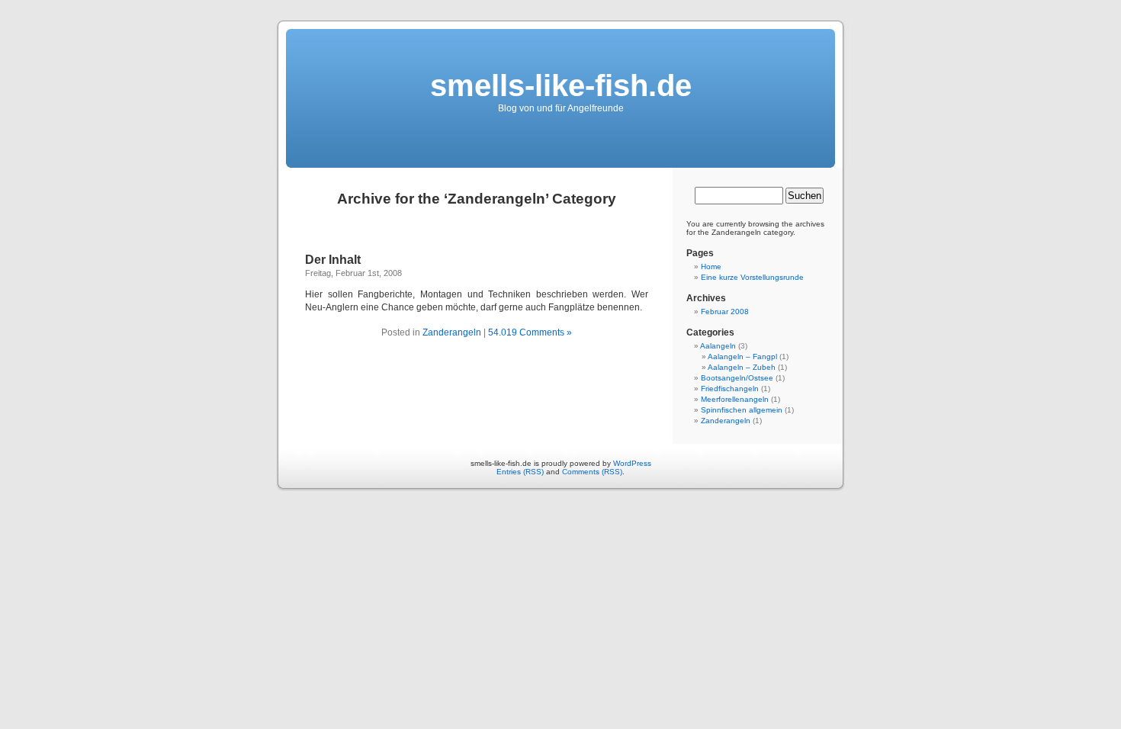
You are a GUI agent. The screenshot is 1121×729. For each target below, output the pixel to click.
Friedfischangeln (730, 388)
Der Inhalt (333, 259)
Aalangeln (718, 346)
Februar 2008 (725, 311)
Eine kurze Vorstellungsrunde (752, 277)
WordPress (632, 463)
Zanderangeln (451, 332)
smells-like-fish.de (561, 85)
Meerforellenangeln (735, 399)
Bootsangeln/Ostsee (737, 378)
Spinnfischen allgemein (741, 410)
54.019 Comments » (530, 332)
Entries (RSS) (520, 471)
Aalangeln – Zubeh (742, 367)
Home (711, 266)
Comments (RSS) (592, 471)
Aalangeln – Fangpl (742, 356)
